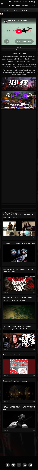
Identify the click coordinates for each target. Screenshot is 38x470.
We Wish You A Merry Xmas (13, 355)
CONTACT (33, 5)
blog (15, 10)
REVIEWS (25, 5)
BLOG (25, 2)
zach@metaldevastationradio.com (24, 67)
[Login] (34, 2)
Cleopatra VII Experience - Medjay (15, 381)
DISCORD (11, 5)
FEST (18, 5)
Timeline (6, 10)
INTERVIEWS (17, 2)
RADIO (31, 2)
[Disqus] (19, 134)
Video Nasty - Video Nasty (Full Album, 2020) (19, 243)
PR (10, 2)
